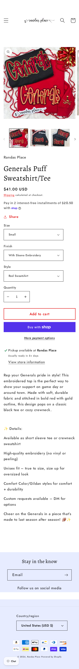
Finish (8, 246)
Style (7, 267)
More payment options (39, 338)
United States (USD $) (37, 625)
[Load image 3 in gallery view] (60, 138)
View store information (26, 362)
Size (7, 225)
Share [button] (13, 216)
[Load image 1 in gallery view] (18, 138)
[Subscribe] (66, 575)
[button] (6, 20)
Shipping (9, 195)
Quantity (10, 287)
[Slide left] (4, 139)
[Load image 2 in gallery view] (39, 138)
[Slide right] (75, 139)
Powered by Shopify (51, 656)
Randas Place (33, 656)
